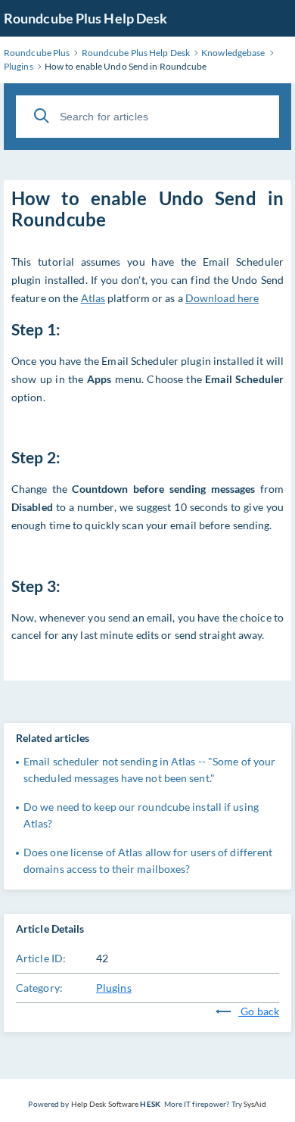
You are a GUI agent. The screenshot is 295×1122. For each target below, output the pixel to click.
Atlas (93, 297)
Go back (258, 1011)
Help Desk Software (105, 1104)
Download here (222, 297)
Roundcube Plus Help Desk (85, 18)
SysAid (255, 1104)
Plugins (114, 987)
